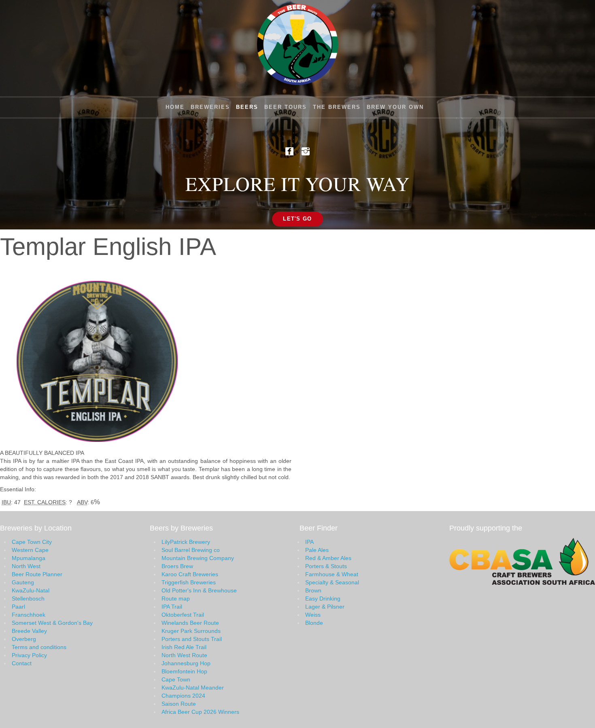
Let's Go (297, 219)
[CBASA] (522, 560)
